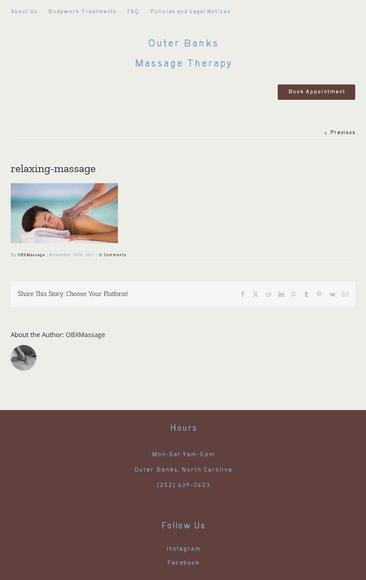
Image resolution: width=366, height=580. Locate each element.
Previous (342, 133)
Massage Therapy (183, 64)
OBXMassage (31, 255)
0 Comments (112, 255)
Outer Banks (183, 44)
